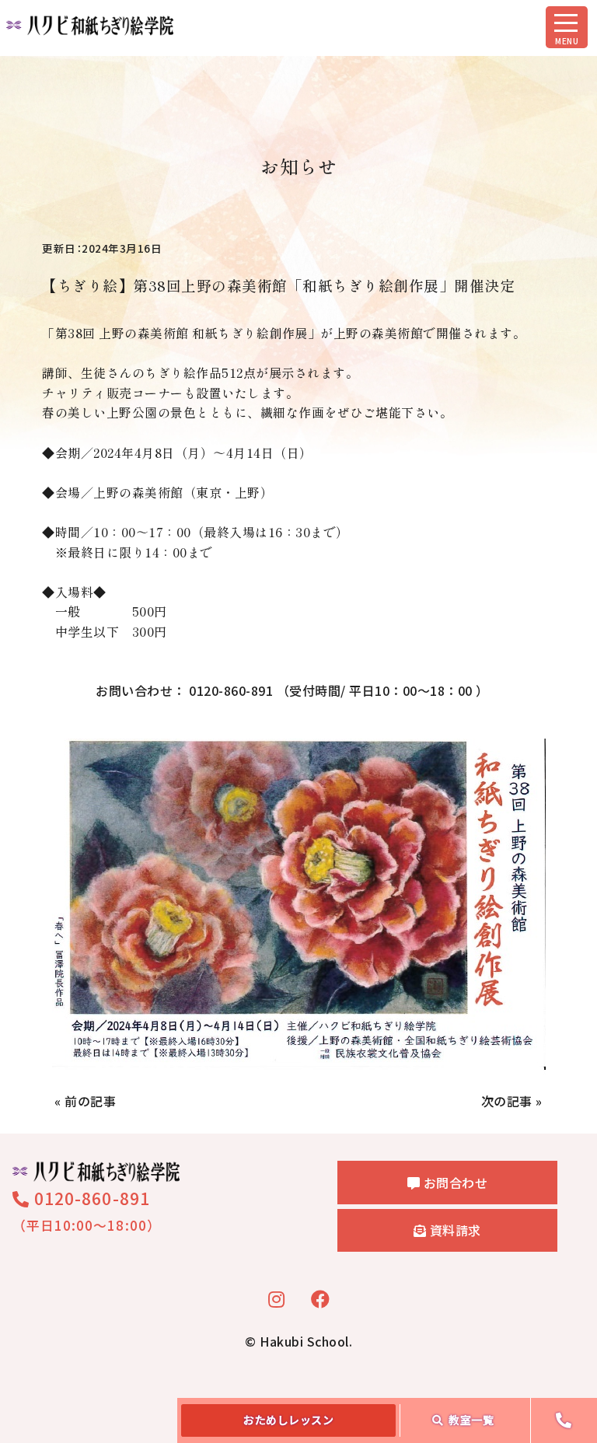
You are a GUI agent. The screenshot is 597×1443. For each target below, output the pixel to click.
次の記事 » (512, 1101)
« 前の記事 (85, 1101)
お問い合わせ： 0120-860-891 (292, 690)
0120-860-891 (90, 1198)
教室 (471, 1419)
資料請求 (453, 1230)
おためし (288, 1419)
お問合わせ (453, 1182)
